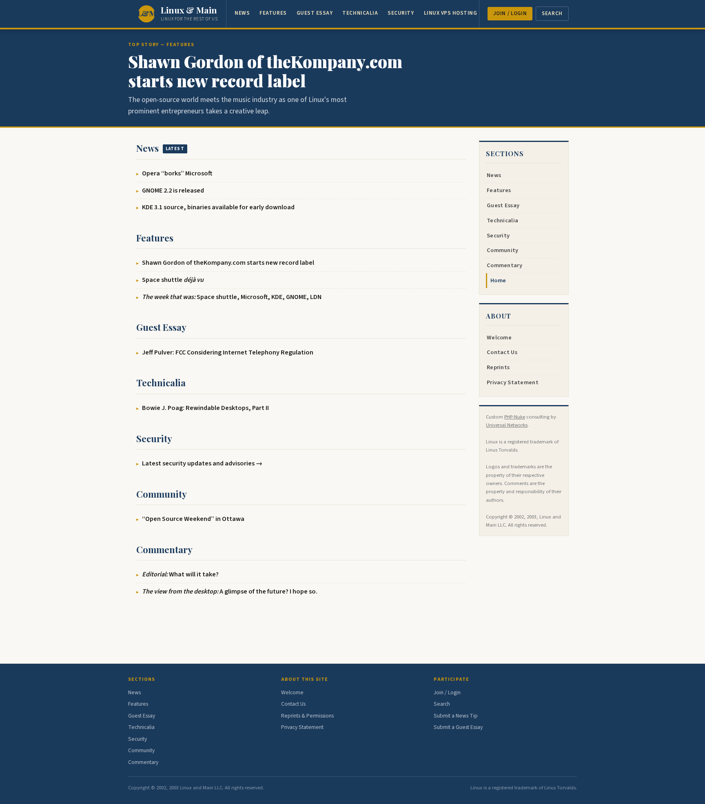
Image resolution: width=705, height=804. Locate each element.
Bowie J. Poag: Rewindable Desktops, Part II (205, 407)
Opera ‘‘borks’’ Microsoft (177, 173)
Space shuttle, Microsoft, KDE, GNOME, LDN (231, 296)
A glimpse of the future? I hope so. (229, 591)
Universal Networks (507, 425)
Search (552, 13)
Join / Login (510, 13)
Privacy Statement (513, 382)
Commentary (164, 549)
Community (161, 494)
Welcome (499, 337)
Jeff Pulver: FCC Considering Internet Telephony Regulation (227, 352)
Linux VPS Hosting (450, 13)
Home (498, 280)
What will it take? (180, 574)
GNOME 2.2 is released (173, 190)
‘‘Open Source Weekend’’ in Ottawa (193, 518)
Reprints (498, 367)
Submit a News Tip (456, 716)
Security (401, 13)
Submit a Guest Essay (458, 727)
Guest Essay (315, 13)
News (242, 13)
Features (272, 13)
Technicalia (360, 13)
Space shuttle (173, 279)
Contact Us (502, 352)
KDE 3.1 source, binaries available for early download (218, 207)
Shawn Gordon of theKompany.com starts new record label (265, 70)
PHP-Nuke (514, 417)
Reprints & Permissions (307, 716)
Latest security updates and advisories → (202, 463)
